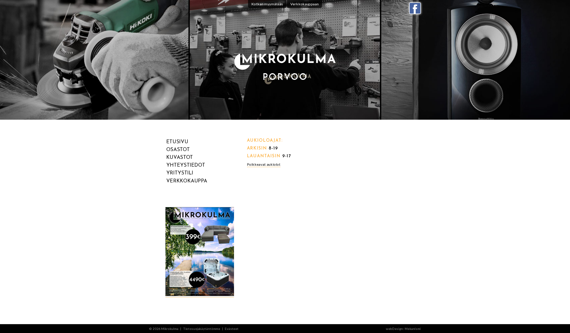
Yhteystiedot (185, 165)
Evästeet (232, 329)
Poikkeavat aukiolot (264, 164)
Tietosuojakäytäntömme (201, 329)
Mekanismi (413, 329)
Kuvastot (179, 157)
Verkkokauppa (186, 181)
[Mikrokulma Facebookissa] (415, 8)
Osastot (178, 149)
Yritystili (179, 173)
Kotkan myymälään (267, 4)
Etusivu (177, 142)
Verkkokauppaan (304, 4)
